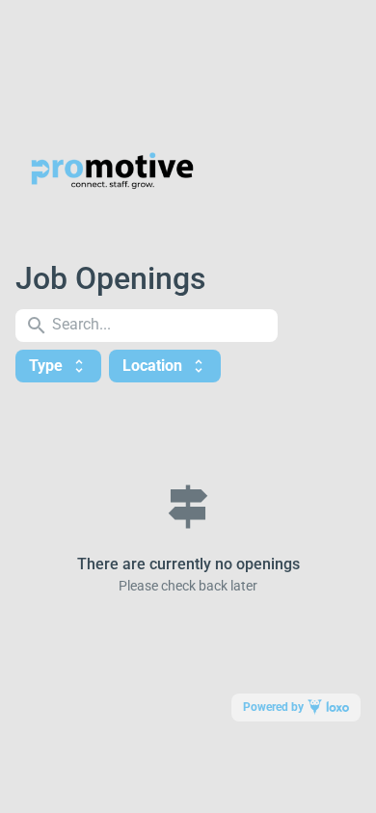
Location (164, 365)
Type (58, 365)
